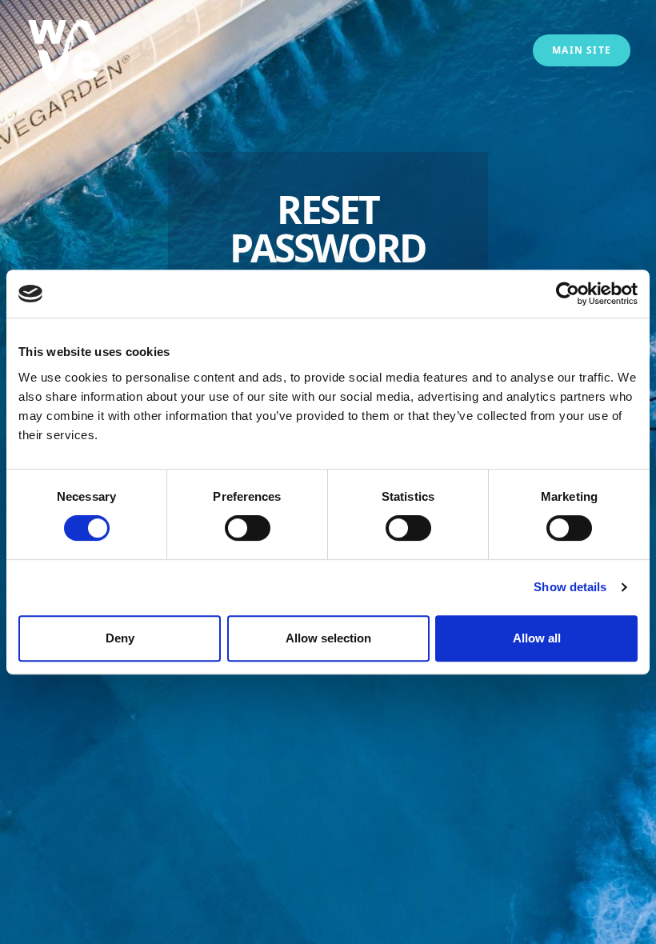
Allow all (537, 638)
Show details (570, 587)
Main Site (581, 50)
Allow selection (328, 638)
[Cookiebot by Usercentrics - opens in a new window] (568, 294)
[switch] (247, 528)
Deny (120, 638)
